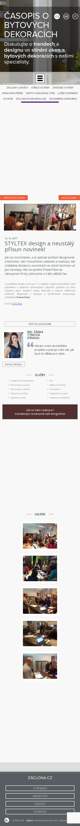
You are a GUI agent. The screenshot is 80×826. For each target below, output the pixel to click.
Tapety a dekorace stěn (40, 93)
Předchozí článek (14, 197)
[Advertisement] (40, 149)
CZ (57, 16)
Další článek (68, 197)
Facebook (72, 206)
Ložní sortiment (68, 93)
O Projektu (40, 788)
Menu (40, 78)
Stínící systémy (40, 87)
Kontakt (40, 803)
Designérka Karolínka (63, 98)
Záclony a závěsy (17, 87)
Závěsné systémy (62, 87)
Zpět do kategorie (39, 324)
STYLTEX (17, 303)
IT (75, 16)
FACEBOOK (40, 811)
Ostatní (8, 98)
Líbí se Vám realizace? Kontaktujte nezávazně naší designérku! (40, 411)
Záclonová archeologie (31, 98)
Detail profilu (13, 364)
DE (66, 16)
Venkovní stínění (12, 93)
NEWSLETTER (40, 796)
